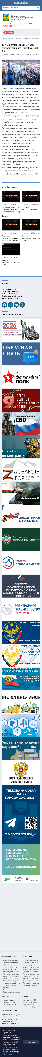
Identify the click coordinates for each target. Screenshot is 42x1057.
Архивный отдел (8, 990)
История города (8, 1000)
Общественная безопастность (13, 967)
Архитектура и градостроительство (14, 981)
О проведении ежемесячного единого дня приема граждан (10, 238)
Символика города (9, 1002)
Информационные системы (32, 1002)
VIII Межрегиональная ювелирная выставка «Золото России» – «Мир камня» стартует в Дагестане (11, 211)
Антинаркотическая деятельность (14, 974)
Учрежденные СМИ (29, 1000)
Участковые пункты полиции (32, 978)
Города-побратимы (9, 1007)
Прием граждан (28, 965)
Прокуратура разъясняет (31, 976)
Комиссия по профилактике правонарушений (17, 976)
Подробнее (8, 1054)
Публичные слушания (30, 985)
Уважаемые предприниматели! (29, 208)
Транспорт (6, 988)
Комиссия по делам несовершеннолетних (16, 978)
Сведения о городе (9, 1005)
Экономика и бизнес (9, 985)
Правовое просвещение (31, 983)
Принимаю (31, 1042)
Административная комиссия (12, 972)
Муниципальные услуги (30, 969)
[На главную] (18, 16)
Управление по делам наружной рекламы (16, 983)
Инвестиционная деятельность (13, 969)
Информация (36, 55)
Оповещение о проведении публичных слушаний (31, 238)
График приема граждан (31, 963)
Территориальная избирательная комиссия (17, 960)
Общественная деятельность (12, 963)
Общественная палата (10, 965)
